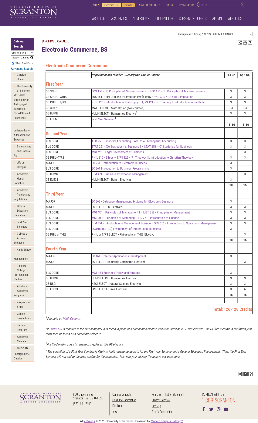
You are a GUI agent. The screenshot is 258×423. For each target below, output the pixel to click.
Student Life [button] (164, 18)
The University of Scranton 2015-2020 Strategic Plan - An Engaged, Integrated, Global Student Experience (23, 102)
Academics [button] (119, 18)
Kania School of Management (22, 254)
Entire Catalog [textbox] (19, 52)
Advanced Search (22, 69)
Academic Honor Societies (21, 178)
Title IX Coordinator (162, 411)
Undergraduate (111, 5)
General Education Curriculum (21, 210)
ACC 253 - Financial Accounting (111, 141)
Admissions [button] (141, 18)
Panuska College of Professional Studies (21, 272)
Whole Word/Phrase (24, 63)
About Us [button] (99, 18)
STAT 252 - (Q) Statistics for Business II (169, 146)
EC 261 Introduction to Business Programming (120, 168)
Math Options (71, 318)
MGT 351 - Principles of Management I (116, 212)
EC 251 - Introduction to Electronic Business (119, 163)
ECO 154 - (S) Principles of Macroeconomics (177, 91)
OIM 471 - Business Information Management (120, 174)
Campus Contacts (121, 394)
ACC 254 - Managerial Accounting (155, 141)
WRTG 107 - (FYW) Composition (173, 97)
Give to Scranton (149, 5)
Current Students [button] (193, 18)
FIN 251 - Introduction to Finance (158, 218)
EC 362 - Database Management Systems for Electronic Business (132, 201)
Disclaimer (118, 405)
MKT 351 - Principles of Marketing (113, 218)
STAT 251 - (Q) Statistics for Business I (116, 146)
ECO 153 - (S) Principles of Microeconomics (119, 91)
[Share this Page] (240, 43)
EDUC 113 (55, 329)
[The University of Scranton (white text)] (33, 12)
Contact (170, 5)
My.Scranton (187, 5)
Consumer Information (124, 400)
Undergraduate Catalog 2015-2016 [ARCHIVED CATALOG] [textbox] (205, 34)
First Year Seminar (103, 119)
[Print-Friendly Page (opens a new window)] (245, 43)
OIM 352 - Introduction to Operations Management (185, 223)
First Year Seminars (22, 224)
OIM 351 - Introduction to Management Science (121, 223)
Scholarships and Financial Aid (22, 151)
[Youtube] (226, 409)
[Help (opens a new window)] (250, 43)
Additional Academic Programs (21, 291)
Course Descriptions (24, 316)
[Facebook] (203, 409)
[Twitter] (211, 409)
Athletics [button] (235, 18)
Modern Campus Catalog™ (167, 421)
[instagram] (218, 409)
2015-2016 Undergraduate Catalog (22, 353)
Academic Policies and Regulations (22, 194)
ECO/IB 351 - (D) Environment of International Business (126, 229)
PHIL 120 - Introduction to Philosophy (115, 102)
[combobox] (215, 34)
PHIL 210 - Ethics (103, 157)
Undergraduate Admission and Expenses (22, 135)
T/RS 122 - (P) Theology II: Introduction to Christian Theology (155, 157)
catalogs (89, 421)
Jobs (114, 411)
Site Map (156, 406)
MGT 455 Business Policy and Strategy (116, 273)
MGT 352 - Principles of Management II (167, 212)
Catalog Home (21, 77)
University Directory (22, 328)
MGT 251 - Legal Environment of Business (118, 152)
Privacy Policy (159, 400)
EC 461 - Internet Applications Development (119, 256)
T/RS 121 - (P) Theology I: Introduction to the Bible (173, 102)
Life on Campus (21, 165)
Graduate (128, 5)
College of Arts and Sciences (21, 238)
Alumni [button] (217, 18)
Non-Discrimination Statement (168, 394)
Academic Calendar (22, 339)
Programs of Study (24, 305)
